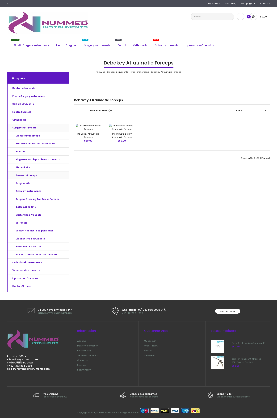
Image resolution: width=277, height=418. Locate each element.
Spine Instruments (23, 104)
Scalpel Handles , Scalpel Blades (34, 230)
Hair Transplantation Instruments (35, 143)
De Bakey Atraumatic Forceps (88, 135)
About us (81, 340)
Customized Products (28, 215)
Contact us (82, 360)
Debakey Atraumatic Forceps (166, 71)
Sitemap (81, 365)
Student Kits (23, 167)
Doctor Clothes (21, 286)
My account (150, 340)
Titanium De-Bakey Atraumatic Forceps (122, 135)
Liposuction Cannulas (25, 278)
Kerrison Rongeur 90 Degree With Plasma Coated (246, 360)
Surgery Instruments (117, 71)
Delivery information (87, 345)
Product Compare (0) (101, 110)
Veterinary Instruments (26, 270)
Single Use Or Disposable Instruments (38, 159)
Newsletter (149, 355)
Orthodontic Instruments (27, 262)
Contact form (227, 311)
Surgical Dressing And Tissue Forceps (37, 199)
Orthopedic (19, 119)
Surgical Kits (23, 183)
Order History (151, 345)
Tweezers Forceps (139, 71)
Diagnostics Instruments (30, 238)
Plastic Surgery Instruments (28, 96)
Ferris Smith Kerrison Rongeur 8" (248, 343)
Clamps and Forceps (28, 135)
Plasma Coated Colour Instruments (36, 254)
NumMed (100, 71)
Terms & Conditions (87, 355)
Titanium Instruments (28, 191)
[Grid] (75, 110)
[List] (79, 110)
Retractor (21, 222)
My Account (214, 3)
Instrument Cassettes (29, 246)
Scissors (20, 151)
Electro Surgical (21, 112)
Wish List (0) (230, 3)
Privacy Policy (84, 350)
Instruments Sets (26, 207)
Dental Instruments (23, 88)
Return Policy (84, 369)
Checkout (265, 3)
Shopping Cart (248, 3)
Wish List (148, 350)
